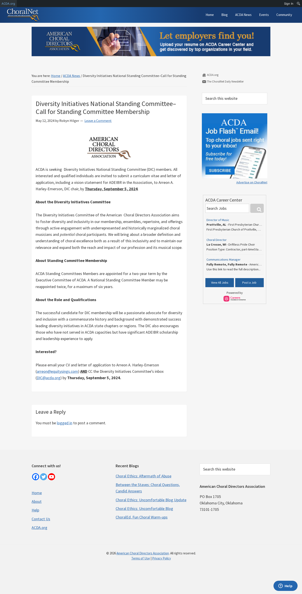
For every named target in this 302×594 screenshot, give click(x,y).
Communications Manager (223, 259)
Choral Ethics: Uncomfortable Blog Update (151, 499)
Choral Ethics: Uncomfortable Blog (144, 508)
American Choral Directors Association (143, 553)
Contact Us (41, 518)
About (37, 501)
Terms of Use (140, 558)
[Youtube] (51, 476)
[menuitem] (298, 3)
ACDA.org (212, 75)
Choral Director (216, 240)
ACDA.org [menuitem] (8, 3)
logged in (64, 422)
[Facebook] (35, 476)
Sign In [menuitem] (288, 3)
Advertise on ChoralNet (251, 182)
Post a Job (249, 283)
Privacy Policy (161, 558)
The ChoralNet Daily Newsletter (225, 81)
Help (35, 510)
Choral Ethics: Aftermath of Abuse (143, 476)
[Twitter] (43, 476)
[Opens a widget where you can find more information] (285, 586)
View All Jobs (219, 283)
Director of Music (217, 220)
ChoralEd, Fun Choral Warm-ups (142, 517)
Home (37, 492)
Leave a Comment (98, 120)
